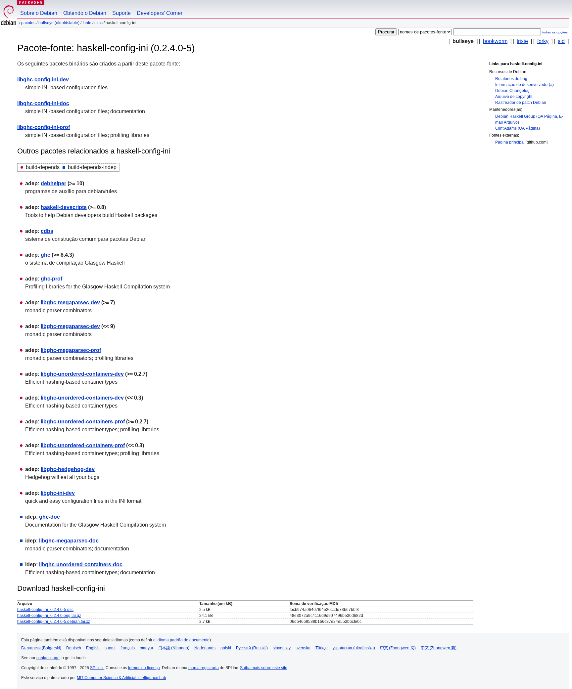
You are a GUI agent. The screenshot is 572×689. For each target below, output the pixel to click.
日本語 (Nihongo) (173, 648)
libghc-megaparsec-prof (71, 350)
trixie (522, 41)
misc (98, 23)
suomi (110, 648)
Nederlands (204, 648)
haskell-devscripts (64, 207)
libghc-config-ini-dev (43, 79)
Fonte (86, 23)
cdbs (47, 231)
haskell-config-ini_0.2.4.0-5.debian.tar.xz (53, 621)
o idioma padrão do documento (181, 640)
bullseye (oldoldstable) (58, 23)
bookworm (495, 41)
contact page (48, 658)
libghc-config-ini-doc (43, 103)
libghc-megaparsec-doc (69, 540)
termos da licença (144, 668)
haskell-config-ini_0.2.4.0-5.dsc (45, 609)
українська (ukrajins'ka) (354, 648)
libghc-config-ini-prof (43, 127)
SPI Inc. (97, 668)
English (93, 648)
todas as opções (555, 32)
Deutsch (73, 648)
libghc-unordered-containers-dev (82, 374)
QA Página (547, 116)
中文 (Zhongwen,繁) (438, 648)
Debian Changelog (512, 90)
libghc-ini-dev (58, 493)
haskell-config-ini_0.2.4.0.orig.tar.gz (49, 615)
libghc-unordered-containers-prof (83, 421)
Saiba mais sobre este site (263, 668)
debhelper (53, 183)
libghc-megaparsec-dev (70, 302)
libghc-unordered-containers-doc (80, 564)
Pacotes (28, 23)
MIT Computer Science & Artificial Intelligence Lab (121, 677)
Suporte (121, 13)
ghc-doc (49, 517)
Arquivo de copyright (513, 96)
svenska (303, 648)
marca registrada (203, 668)
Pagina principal (510, 142)
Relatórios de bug (511, 78)
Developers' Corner (159, 13)
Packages (31, 2)
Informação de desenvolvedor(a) (524, 84)
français (127, 648)
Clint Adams (506, 128)
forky (542, 41)
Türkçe (321, 648)
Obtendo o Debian (84, 13)
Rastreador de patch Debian (520, 102)
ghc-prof (51, 278)
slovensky (282, 648)
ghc (45, 255)
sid (561, 41)
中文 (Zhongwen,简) (398, 648)
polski (225, 648)
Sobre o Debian (38, 13)
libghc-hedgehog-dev (68, 469)
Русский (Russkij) (252, 648)
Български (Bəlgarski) (41, 648)
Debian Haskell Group (515, 116)
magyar (146, 648)
